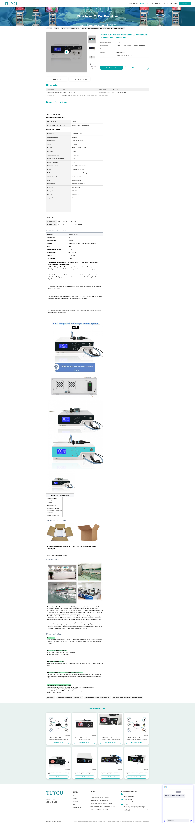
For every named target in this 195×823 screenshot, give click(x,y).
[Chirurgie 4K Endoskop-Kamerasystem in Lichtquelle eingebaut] (84, 725)
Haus (130, 3)
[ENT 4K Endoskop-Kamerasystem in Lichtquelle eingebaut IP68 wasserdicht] (110, 725)
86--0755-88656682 (129, 796)
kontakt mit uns (163, 3)
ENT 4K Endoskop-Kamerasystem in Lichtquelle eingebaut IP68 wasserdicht (110, 738)
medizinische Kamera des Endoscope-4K (70, 697)
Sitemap (59, 821)
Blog (74, 804)
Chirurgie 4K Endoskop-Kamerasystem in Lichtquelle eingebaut (84, 738)
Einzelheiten (57, 79)
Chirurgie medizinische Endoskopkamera (97, 697)
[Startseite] (54, 794)
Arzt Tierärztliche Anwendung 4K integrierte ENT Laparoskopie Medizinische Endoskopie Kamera (58, 773)
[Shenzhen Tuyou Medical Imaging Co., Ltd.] (12, 3)
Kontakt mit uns (77, 807)
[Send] (191, 820)
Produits (57, 28)
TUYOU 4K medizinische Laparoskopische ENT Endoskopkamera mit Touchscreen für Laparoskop (84, 773)
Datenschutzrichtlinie (51, 821)
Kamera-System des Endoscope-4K (70, 28)
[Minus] (191, 787)
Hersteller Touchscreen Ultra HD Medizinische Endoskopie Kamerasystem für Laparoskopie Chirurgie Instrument (137, 773)
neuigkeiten (155, 3)
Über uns (135, 3)
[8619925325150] (51, 802)
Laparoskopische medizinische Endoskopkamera (127, 697)
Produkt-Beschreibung (79, 79)
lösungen (147, 3)
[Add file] (165, 820)
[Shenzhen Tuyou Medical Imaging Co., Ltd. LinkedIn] (47, 802)
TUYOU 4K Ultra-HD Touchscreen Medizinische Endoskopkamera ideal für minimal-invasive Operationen (58, 738)
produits (141, 3)
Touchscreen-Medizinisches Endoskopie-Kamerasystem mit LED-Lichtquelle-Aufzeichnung (110, 773)
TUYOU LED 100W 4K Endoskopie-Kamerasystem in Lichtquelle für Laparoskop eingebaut (136, 738)
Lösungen (75, 801)
